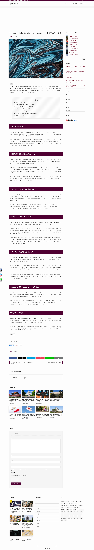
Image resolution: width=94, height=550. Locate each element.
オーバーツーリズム (65, 505)
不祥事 (67, 509)
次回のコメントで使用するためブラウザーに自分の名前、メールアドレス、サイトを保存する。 (31, 469)
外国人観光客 (69, 511)
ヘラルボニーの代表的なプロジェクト (24, 111)
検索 (84, 59)
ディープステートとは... (73, 52)
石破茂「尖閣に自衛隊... (73, 48)
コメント (13, 438)
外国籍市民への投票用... (73, 54)
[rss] (83, 0)
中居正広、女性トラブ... (73, 46)
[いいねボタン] (11, 84)
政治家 (66, 513)
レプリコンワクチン (75, 507)
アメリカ (68, 503)
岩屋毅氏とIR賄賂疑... (73, 42)
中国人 (74, 509)
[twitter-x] (81, 0)
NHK (73, 501)
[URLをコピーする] (58, 358)
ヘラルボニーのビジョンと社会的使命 (24, 106)
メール (12, 460)
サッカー (72, 505)
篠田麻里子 (67, 516)
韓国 (65, 520)
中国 (71, 509)
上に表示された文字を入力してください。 (19, 475)
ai (68, 501)
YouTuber (63, 503)
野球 (62, 520)
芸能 (68, 115)
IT (37, 502)
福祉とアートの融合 (20, 115)
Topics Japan (13, 3)
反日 (78, 509)
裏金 (74, 518)
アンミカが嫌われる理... (73, 38)
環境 (80, 513)
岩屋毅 (81, 511)
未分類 (69, 110)
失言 (74, 511)
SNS (81, 501)
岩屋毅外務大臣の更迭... (73, 50)
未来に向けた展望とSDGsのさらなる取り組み (26, 113)
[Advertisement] (47, 18)
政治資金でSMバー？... (73, 44)
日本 (69, 513)
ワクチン (63, 509)
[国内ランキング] (18, 346)
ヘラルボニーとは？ (20, 102)
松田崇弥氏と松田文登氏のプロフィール (25, 104)
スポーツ (69, 99)
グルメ (69, 96)
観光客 (81, 518)
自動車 (75, 516)
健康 (68, 104)
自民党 (79, 516)
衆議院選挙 (70, 518)
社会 (11, 36)
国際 (68, 107)
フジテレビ (63, 507)
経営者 (15, 351)
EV (70, 501)
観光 (77, 518)
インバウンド (73, 503)
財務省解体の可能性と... (73, 40)
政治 (62, 513)
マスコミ (68, 507)
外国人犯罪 (63, 511)
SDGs (77, 501)
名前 (11, 455)
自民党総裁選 (63, 518)
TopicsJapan (15, 377)
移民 (62, 516)
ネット (69, 102)
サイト (12, 465)
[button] (13, 358)
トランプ (81, 505)
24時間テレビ (63, 501)
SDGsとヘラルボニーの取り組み (23, 108)
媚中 (77, 511)
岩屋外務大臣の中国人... (73, 36)
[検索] (84, 0)
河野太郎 (76, 513)
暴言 (72, 513)
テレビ (76, 505)
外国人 (82, 509)
